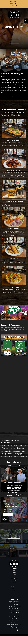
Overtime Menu (14, 595)
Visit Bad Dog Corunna (14, 552)
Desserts (14, 593)
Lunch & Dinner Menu (14, 589)
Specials (14, 42)
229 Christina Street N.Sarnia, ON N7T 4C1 (14, 601)
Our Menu (14, 34)
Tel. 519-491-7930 (14, 604)
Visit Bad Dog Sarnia (14, 537)
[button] (26, 20)
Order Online (14, 5)
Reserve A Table (14, 578)
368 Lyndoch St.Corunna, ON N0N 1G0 (14, 619)
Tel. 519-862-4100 (14, 622)
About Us (14, 572)
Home (14, 570)
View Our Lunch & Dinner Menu (14, 297)
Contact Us (14, 582)
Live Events (14, 576)
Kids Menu (14, 591)
